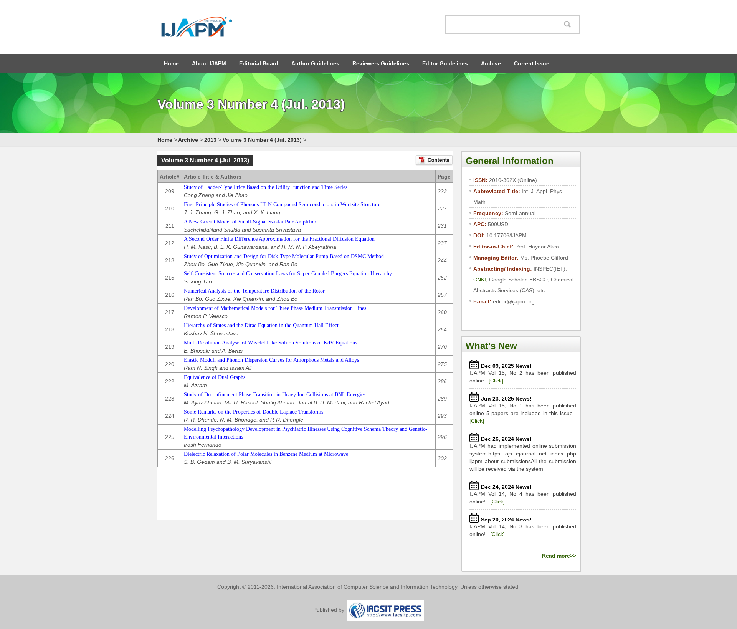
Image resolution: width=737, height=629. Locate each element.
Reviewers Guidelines (380, 63)
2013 (210, 140)
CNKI (479, 279)
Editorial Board (258, 63)
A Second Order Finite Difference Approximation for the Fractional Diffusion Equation (279, 239)
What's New (491, 346)
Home (171, 63)
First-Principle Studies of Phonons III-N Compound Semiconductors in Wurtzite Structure (282, 204)
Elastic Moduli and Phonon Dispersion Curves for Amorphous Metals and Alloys (271, 360)
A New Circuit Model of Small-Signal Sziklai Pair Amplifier (250, 222)
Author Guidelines (315, 63)
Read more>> (559, 556)
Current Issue (531, 63)
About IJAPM (209, 63)
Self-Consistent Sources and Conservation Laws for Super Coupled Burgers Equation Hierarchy (288, 273)
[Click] (496, 380)
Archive (491, 63)
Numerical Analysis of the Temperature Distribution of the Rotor (254, 291)
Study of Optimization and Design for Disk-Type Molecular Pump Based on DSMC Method (284, 256)
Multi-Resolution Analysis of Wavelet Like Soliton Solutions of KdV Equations (270, 343)
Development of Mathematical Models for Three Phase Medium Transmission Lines (275, 308)
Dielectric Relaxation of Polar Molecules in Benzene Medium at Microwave (266, 454)
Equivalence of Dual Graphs (214, 377)
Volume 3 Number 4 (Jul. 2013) (262, 140)
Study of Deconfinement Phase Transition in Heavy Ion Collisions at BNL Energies (274, 394)
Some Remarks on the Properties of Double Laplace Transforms (253, 412)
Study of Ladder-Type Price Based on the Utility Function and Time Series (265, 187)
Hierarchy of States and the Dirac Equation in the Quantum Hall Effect (261, 325)
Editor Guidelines (445, 63)
